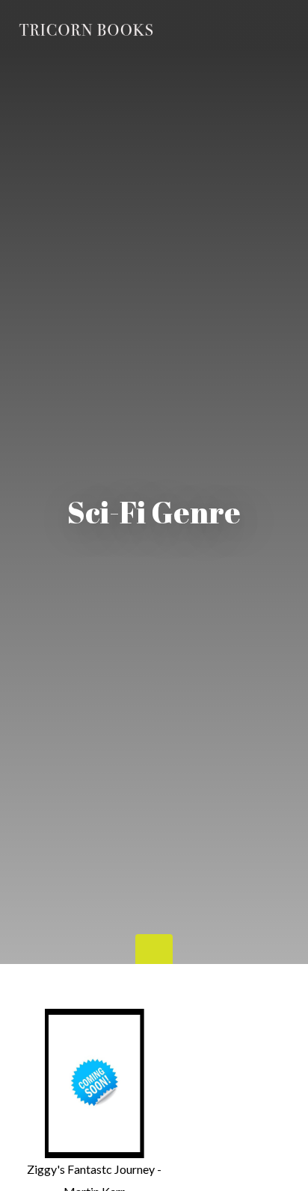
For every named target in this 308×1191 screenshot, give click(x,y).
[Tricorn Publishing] (86, 30)
